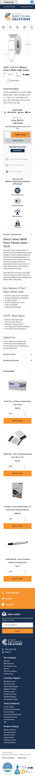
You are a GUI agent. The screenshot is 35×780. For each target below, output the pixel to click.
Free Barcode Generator (12, 709)
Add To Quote (18, 140)
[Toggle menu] (3, 27)
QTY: (11, 414)
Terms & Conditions (10, 671)
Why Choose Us (9, 663)
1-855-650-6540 (11, 112)
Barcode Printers (9, 735)
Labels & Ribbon (9, 737)
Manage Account (9, 681)
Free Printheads (9, 719)
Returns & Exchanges (11, 686)
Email (22, 112)
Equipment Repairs (10, 697)
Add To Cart (17, 421)
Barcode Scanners (10, 732)
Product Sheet (14, 80)
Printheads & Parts (10, 740)
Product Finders (9, 712)
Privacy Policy (8, 674)
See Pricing (17, 150)
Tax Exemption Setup (11, 699)
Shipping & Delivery (10, 689)
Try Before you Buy (10, 694)
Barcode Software (10, 742)
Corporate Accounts (10, 717)
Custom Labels (9, 707)
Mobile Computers (10, 730)
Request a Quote (9, 691)
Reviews (6, 669)
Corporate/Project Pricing (12, 714)
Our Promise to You (10, 666)
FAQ (5, 722)
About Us (7, 661)
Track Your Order (9, 684)
